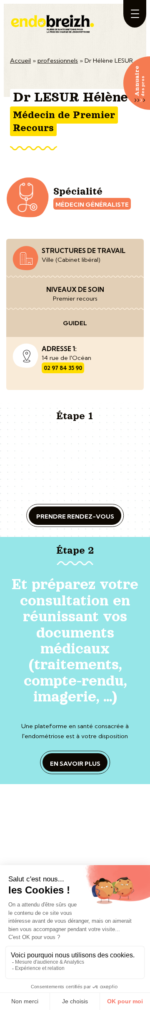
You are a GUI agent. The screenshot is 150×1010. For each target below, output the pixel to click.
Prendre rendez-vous (75, 516)
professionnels (58, 60)
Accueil (20, 60)
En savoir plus (75, 763)
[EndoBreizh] (53, 20)
